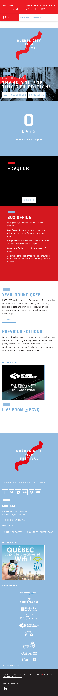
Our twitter (11, 492)
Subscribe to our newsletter (19, 482)
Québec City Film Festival (31, 18)
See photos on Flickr (15, 95)
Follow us (9, 319)
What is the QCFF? (13, 532)
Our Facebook (5, 492)
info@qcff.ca (9, 525)
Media (42, 482)
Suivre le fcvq (36, 95)
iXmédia (14, 683)
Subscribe (29, 200)
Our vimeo (31, 492)
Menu (11, 18)
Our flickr (25, 492)
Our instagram (18, 492)
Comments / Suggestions (40, 532)
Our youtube (38, 492)
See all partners (10, 665)
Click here (47, 5)
